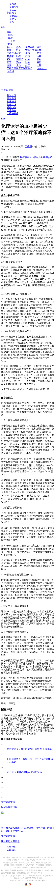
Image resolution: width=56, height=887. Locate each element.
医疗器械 (11, 53)
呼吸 (9, 50)
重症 (18, 56)
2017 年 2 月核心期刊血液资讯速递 (24, 772)
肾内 (18, 47)
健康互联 (20, 68)
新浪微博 (11, 12)
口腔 (27, 56)
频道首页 (11, 95)
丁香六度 (11, 68)
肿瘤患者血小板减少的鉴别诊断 (36, 157)
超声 (27, 53)
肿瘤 (10, 38)
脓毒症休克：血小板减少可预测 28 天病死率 (29, 749)
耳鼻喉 (10, 56)
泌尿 (9, 65)
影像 (27, 62)
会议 (39, 65)
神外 (27, 59)
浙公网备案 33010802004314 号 (37, 860)
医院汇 (19, 59)
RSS (3, 118)
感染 (39, 47)
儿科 (18, 65)
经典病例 (11, 110)
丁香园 (4, 90)
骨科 (10, 35)
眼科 (39, 59)
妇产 (27, 65)
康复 (39, 53)
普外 (18, 62)
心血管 (11, 41)
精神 (9, 59)
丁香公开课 (31, 50)
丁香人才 (11, 21)
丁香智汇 (11, 18)
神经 (9, 32)
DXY (21, 857)
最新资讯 (11, 98)
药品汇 (28, 68)
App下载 (11, 846)
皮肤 (39, 56)
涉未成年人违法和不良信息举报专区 (28, 878)
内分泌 (10, 71)
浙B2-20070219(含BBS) (45, 857)
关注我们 (11, 849)
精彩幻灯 (11, 107)
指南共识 (11, 104)
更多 (9, 44)
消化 (18, 50)
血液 (18, 53)
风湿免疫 (29, 47)
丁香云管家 (12, 15)
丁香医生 (11, 9)
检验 (39, 50)
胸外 (9, 47)
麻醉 (39, 62)
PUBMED (42, 68)
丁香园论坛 (12, 6)
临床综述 (11, 101)
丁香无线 (11, 3)
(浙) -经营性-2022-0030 (16, 860)
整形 (9, 62)
